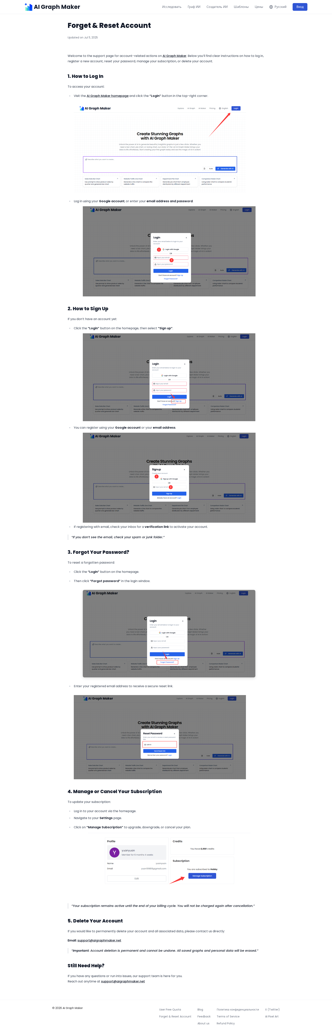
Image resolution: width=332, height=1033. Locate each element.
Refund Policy (226, 1023)
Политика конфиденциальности (238, 1009)
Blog (200, 1009)
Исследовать (172, 7)
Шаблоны (241, 7)
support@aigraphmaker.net (99, 940)
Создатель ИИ (217, 7)
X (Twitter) (272, 1009)
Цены (259, 7)
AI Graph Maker (174, 56)
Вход (300, 7)
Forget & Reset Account (175, 1016)
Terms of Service (228, 1016)
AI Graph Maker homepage (108, 96)
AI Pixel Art (272, 1016)
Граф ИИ (194, 7)
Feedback (204, 1016)
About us (203, 1023)
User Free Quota (170, 1009)
